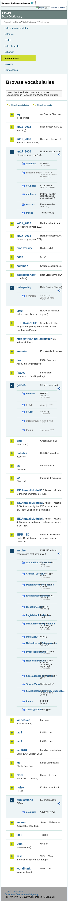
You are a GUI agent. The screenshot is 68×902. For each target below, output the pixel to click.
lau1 (19, 732)
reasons (30, 204)
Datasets (9, 34)
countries (31, 185)
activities (31, 163)
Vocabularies (11, 58)
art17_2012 (24, 223)
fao (19, 360)
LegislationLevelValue (32, 615)
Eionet (18, 22)
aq (18, 114)
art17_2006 (24, 151)
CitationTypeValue (32, 573)
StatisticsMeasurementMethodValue (32, 691)
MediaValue (32, 636)
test (19, 834)
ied (19, 478)
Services (9, 64)
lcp (19, 762)
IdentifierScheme (32, 607)
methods (31, 194)
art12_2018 (24, 139)
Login (41, 8)
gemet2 (21, 385)
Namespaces (11, 70)
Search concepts (44, 105)
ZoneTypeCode (32, 709)
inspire (21, 550)
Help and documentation (17, 28)
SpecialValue (32, 684)
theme (29, 701)
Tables (8, 40)
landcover (23, 720)
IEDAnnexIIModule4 (28, 518)
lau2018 (22, 750)
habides (22, 453)
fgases (21, 372)
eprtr (20, 310)
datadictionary (26, 274)
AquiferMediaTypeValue (32, 562)
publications (25, 799)
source (29, 411)
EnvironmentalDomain (32, 595)
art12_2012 (24, 126)
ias (18, 465)
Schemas (9, 52)
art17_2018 (24, 235)
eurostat (22, 351)
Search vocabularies (20, 105)
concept (30, 393)
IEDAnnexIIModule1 (28, 490)
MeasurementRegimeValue (32, 623)
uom (19, 843)
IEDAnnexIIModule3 (28, 502)
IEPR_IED (23, 534)
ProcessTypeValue (32, 651)
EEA (19, 3)
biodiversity (24, 248)
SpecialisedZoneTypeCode (32, 676)
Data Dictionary (29, 22)
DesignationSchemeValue (32, 584)
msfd (20, 775)
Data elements (12, 46)
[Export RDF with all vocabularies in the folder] (59, 155)
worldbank (24, 868)
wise (19, 856)
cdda (20, 257)
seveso (21, 822)
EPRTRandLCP (27, 323)
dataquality (24, 287)
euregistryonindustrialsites (28, 338)
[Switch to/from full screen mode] (47, 8)
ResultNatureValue (32, 660)
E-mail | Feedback (14, 891)
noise (20, 787)
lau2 (19, 741)
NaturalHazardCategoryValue (32, 643)
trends (29, 213)
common (22, 265)
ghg (19, 440)
